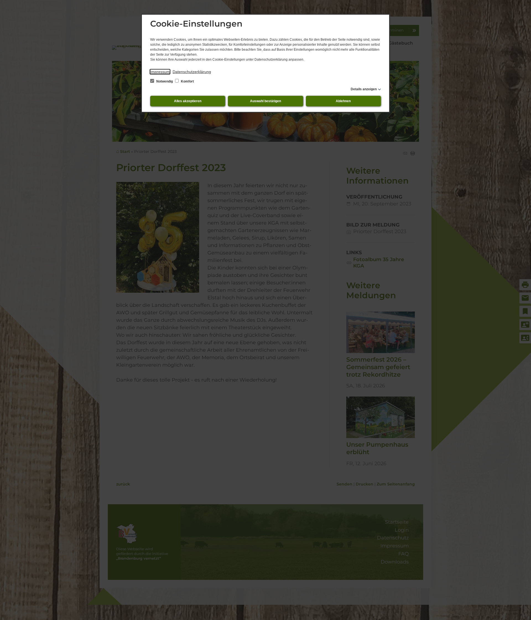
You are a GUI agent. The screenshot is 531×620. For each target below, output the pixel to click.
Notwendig (164, 81)
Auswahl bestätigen (265, 101)
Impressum (160, 72)
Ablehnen (343, 101)
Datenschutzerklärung (192, 72)
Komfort (187, 81)
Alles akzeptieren (187, 101)
